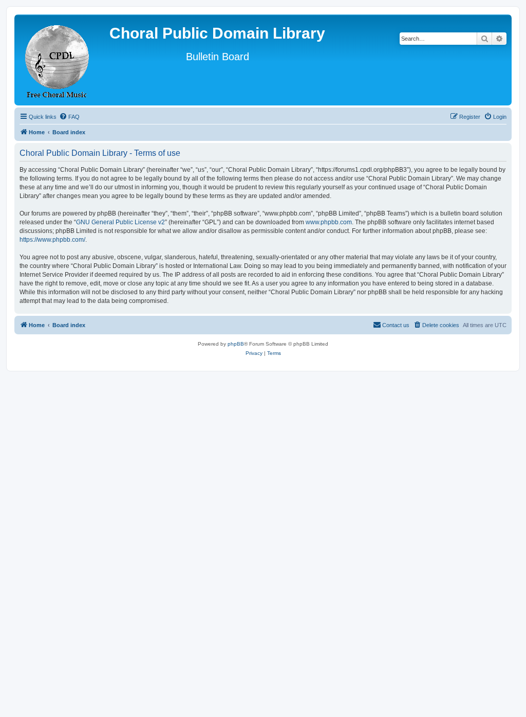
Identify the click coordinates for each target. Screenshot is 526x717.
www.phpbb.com (329, 222)
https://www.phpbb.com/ (52, 239)
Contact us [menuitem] (395, 325)
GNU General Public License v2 (120, 222)
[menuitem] (69, 117)
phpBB (236, 344)
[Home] (57, 60)
